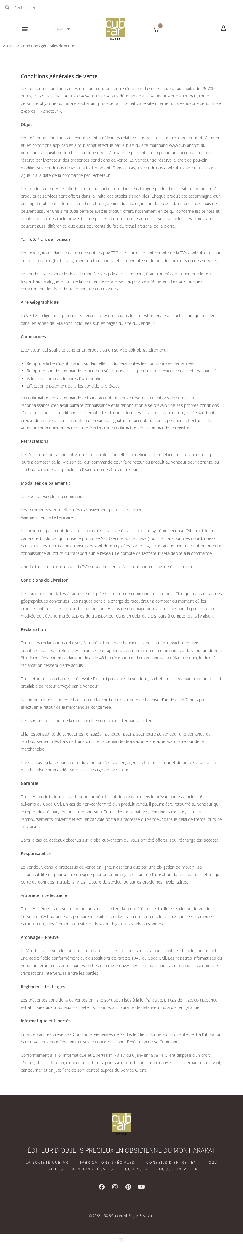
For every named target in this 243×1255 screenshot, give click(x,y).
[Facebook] (102, 1187)
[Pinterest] (128, 1187)
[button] (25, 29)
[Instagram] (115, 1187)
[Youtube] (142, 1187)
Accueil (9, 45)
